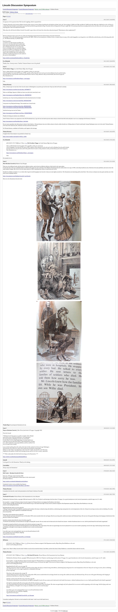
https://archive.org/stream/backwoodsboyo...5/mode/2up (16, 58)
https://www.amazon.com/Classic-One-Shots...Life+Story (16, 485)
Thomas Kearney (7, 84)
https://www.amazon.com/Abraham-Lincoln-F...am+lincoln (16, 176)
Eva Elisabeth (6, 61)
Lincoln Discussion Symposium (19, 5)
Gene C (5, 19)
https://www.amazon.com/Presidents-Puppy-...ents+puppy (16, 78)
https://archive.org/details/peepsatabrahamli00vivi (15, 456)
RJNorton (5, 540)
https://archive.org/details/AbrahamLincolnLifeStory (15, 481)
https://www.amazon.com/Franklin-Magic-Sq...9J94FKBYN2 (17, 95)
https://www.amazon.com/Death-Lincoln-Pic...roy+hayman (16, 536)
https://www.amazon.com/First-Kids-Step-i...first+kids (15, 121)
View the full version (29, 13)
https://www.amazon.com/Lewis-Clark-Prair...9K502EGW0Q (17, 100)
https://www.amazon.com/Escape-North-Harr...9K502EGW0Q (17, 107)
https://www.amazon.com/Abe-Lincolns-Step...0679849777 (17, 89)
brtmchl (5, 460)
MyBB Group (65, 610)
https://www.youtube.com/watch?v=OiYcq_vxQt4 (14, 136)
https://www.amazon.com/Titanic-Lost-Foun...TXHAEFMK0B (17, 113)
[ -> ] (26, 143)
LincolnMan (6, 465)
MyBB (56, 610)
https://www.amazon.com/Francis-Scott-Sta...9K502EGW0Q (17, 106)
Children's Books (14, 12)
